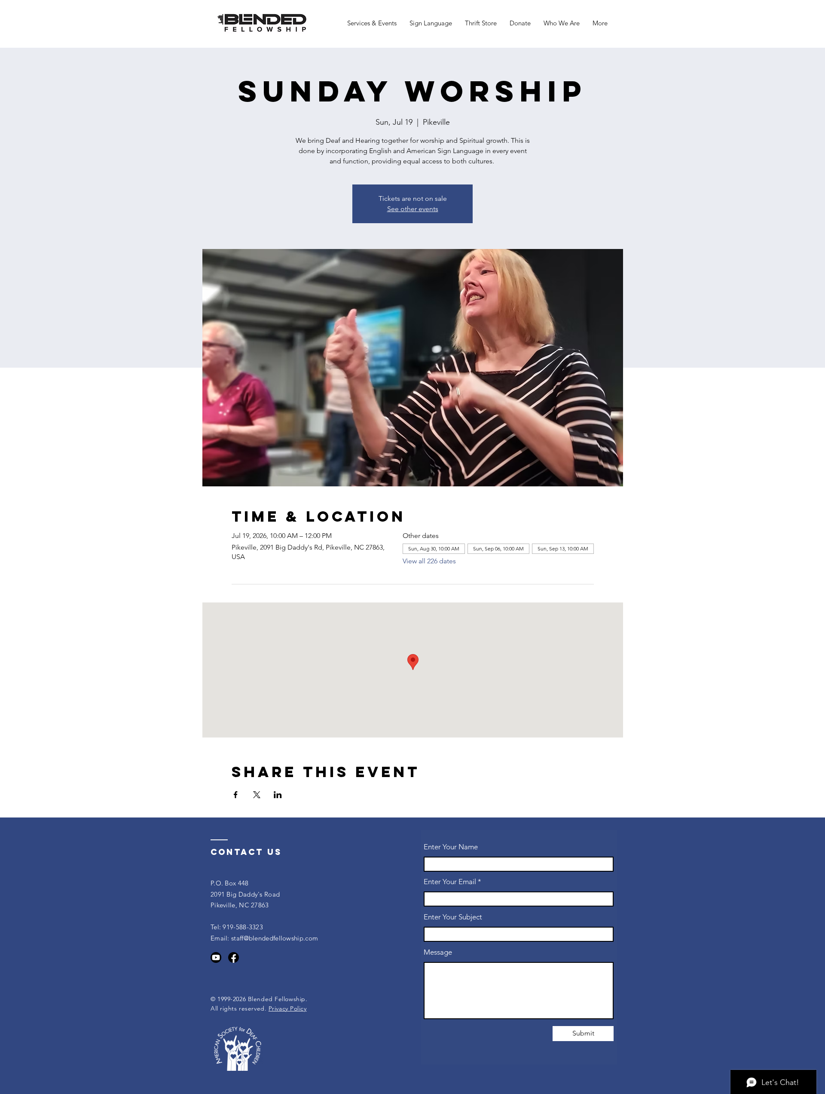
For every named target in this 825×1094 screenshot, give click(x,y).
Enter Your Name (451, 847)
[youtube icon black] (216, 957)
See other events (412, 209)
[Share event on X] (257, 794)
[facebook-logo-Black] (233, 957)
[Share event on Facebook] (236, 794)
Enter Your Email (450, 881)
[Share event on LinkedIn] (278, 794)
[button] (372, 23)
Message (438, 952)
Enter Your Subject (453, 917)
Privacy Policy (288, 1008)
